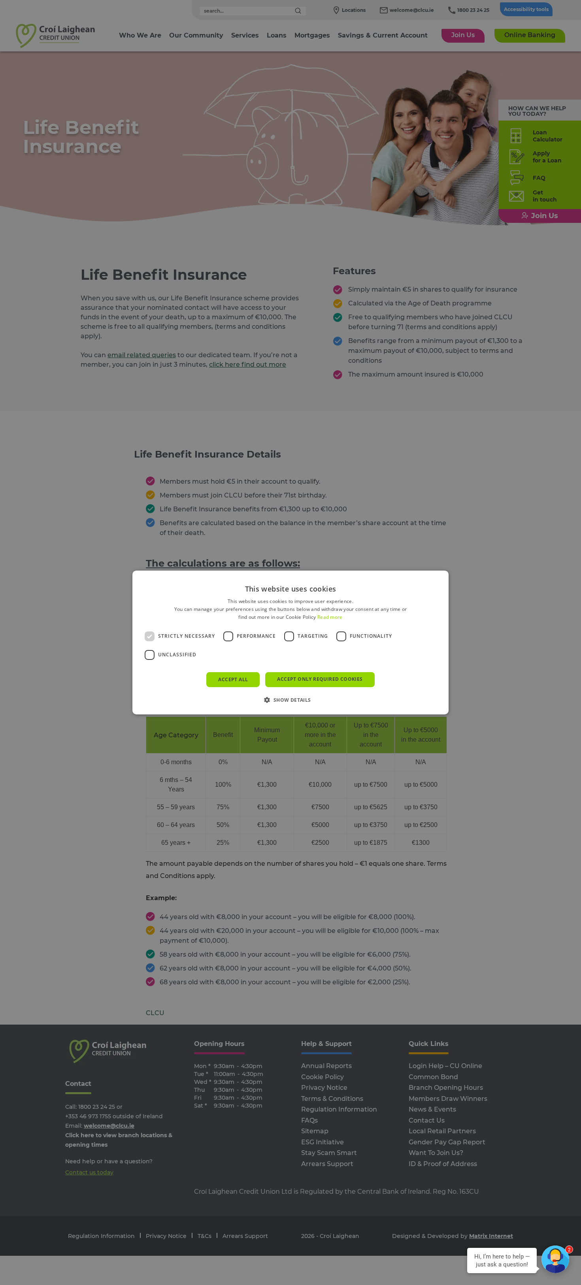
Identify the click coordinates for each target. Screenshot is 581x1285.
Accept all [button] (233, 679)
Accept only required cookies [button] (319, 679)
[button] (290, 700)
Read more (330, 617)
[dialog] (290, 642)
